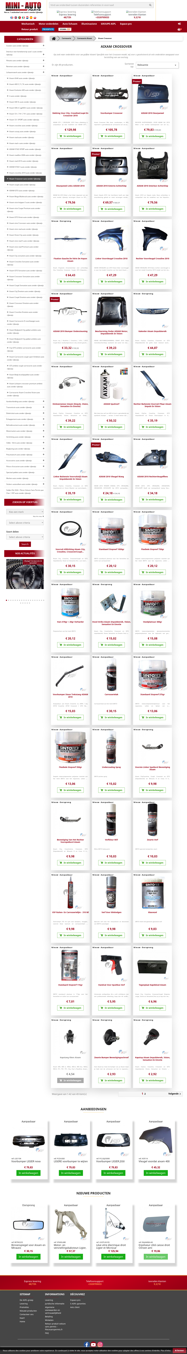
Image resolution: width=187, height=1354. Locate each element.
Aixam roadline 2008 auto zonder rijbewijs (24, 155)
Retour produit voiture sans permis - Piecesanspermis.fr (55, 1326)
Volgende (175, 1094)
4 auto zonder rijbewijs (17, 96)
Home (22, 1321)
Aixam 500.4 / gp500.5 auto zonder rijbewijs (25, 108)
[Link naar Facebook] (87, 1344)
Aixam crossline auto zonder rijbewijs (23, 125)
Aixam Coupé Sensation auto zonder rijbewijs (26, 285)
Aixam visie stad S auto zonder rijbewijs (23, 241)
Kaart (22, 1318)
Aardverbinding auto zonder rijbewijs (20, 401)
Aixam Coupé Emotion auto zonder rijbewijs (25, 297)
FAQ (47, 1333)
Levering (24, 1303)
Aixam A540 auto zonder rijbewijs (21, 78)
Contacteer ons (27, 1314)
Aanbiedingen (94, 1109)
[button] (28, 24)
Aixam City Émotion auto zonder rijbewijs (24, 291)
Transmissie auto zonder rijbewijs (19, 407)
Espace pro (75, 1300)
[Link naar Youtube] (93, 1344)
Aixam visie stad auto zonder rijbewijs (23, 229)
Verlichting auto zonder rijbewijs (18, 437)
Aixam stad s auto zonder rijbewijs (21, 143)
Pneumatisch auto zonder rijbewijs (19, 454)
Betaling (49, 1316)
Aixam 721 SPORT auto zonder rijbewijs (23, 119)
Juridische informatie (54, 1303)
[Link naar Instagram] (100, 1344)
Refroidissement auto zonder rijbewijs (20, 425)
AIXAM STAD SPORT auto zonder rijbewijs (24, 149)
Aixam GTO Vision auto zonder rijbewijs (23, 217)
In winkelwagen (28, 1173)
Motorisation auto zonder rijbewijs (19, 431)
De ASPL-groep (26, 1300)
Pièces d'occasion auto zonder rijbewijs (21, 466)
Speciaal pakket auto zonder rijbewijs (20, 472)
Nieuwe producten (93, 1193)
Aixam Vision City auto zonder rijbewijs (23, 235)
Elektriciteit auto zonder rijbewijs (18, 413)
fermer (180, 1350)
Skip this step (37, 516)
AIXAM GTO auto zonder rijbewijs (21, 190)
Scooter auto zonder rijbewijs (17, 46)
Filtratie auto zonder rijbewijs (17, 60)
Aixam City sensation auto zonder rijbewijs (24, 256)
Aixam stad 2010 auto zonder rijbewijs (23, 161)
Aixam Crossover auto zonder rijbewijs (24, 179)
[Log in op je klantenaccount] (179, 24)
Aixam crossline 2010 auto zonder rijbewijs (25, 173)
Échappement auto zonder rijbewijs (19, 419)
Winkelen (49, 1320)
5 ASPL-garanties (78, 1303)
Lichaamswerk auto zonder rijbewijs (20, 72)
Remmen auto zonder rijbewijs (17, 66)
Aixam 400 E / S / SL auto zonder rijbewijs (24, 84)
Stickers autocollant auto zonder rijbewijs (22, 484)
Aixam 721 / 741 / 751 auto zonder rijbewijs (25, 114)
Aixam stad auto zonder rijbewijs (21, 137)
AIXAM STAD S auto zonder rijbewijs (22, 167)
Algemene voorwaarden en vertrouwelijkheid (53, 1310)
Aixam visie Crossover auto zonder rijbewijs (25, 223)
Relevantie (157, 65)
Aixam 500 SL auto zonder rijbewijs (22, 102)
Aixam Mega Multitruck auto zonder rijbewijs (25, 196)
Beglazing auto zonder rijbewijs (18, 449)
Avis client (75, 1307)
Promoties (24, 1307)
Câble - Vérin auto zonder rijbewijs (19, 443)
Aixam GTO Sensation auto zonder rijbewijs (25, 270)
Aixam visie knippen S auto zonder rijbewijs (25, 202)
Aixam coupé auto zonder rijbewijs (21, 185)
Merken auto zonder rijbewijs (17, 478)
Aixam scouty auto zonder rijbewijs (22, 131)
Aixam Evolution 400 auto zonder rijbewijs (24, 90)
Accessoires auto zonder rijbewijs (19, 460)
